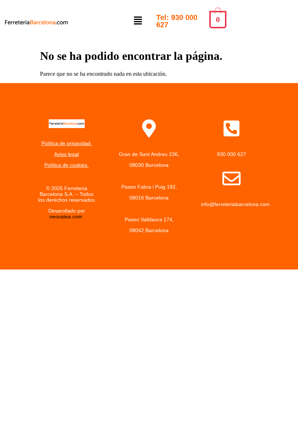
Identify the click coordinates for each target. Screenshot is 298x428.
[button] (138, 21)
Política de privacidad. (66, 143)
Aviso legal (66, 154)
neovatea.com (66, 216)
